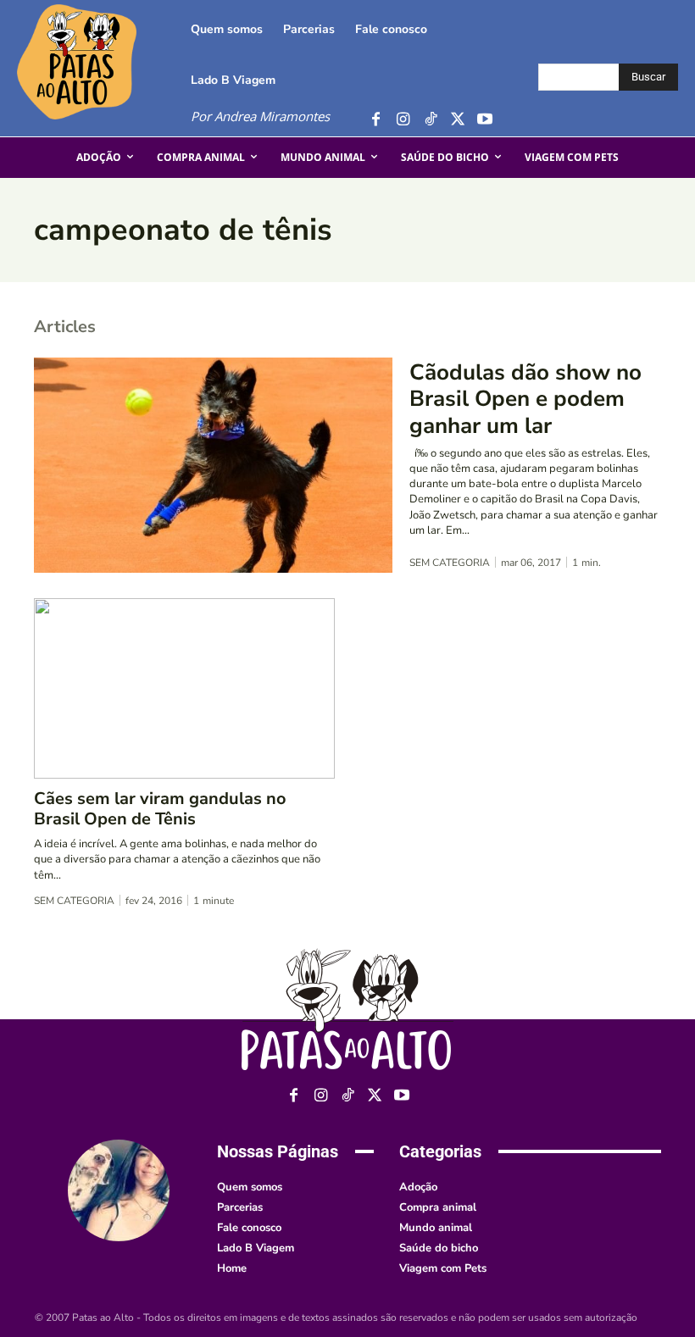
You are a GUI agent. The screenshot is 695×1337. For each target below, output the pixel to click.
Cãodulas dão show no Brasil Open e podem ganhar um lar (525, 399)
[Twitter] (457, 119)
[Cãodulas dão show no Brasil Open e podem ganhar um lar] (213, 465)
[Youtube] (484, 119)
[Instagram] (403, 119)
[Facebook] (375, 119)
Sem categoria (449, 563)
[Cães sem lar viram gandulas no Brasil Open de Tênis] (184, 688)
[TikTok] (430, 119)
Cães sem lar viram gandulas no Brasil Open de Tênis (160, 808)
